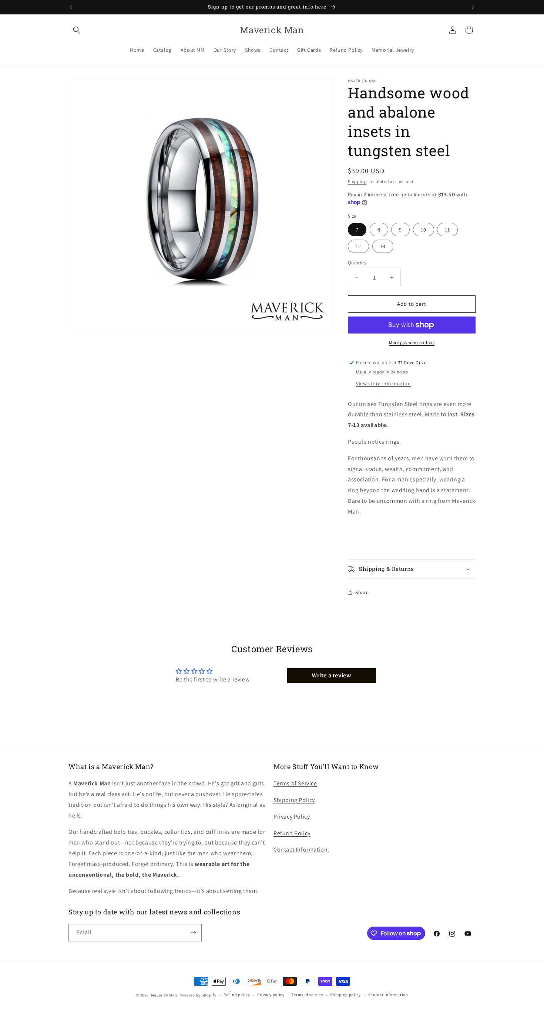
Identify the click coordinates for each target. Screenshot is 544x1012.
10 (423, 229)
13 (383, 246)
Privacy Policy (291, 816)
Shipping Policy (294, 800)
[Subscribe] (193, 932)
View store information (383, 383)
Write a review (331, 675)
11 (447, 229)
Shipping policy (345, 994)
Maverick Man (164, 995)
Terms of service (307, 994)
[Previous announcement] (71, 7)
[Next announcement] (473, 7)
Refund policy (237, 994)
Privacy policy (271, 994)
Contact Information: (301, 849)
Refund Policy (291, 833)
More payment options (411, 342)
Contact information (388, 994)
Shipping (357, 181)
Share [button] (362, 592)
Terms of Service (295, 783)
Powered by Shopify (197, 995)
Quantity (357, 263)
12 (358, 246)
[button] (76, 30)
